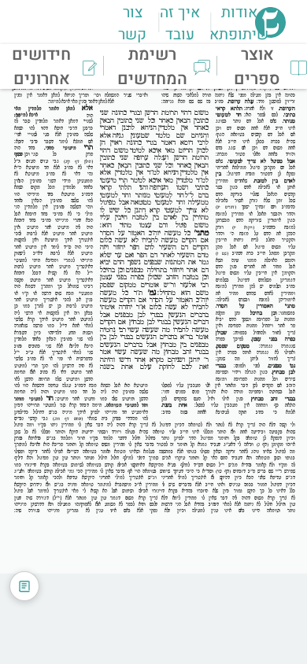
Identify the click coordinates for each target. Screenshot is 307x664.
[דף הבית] (270, 33)
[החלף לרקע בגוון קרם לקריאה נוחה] (24, 586)
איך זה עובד (180, 24)
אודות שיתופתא (238, 24)
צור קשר (132, 24)
